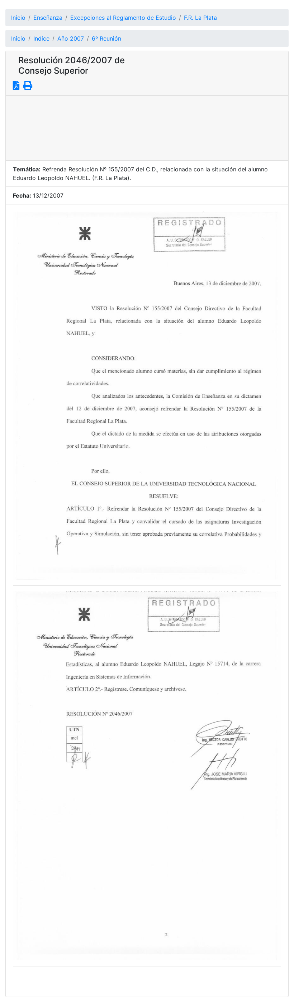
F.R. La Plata (200, 17)
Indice (41, 38)
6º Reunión (106, 38)
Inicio (18, 17)
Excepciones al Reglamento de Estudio (123, 17)
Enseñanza (47, 17)
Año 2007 (70, 38)
